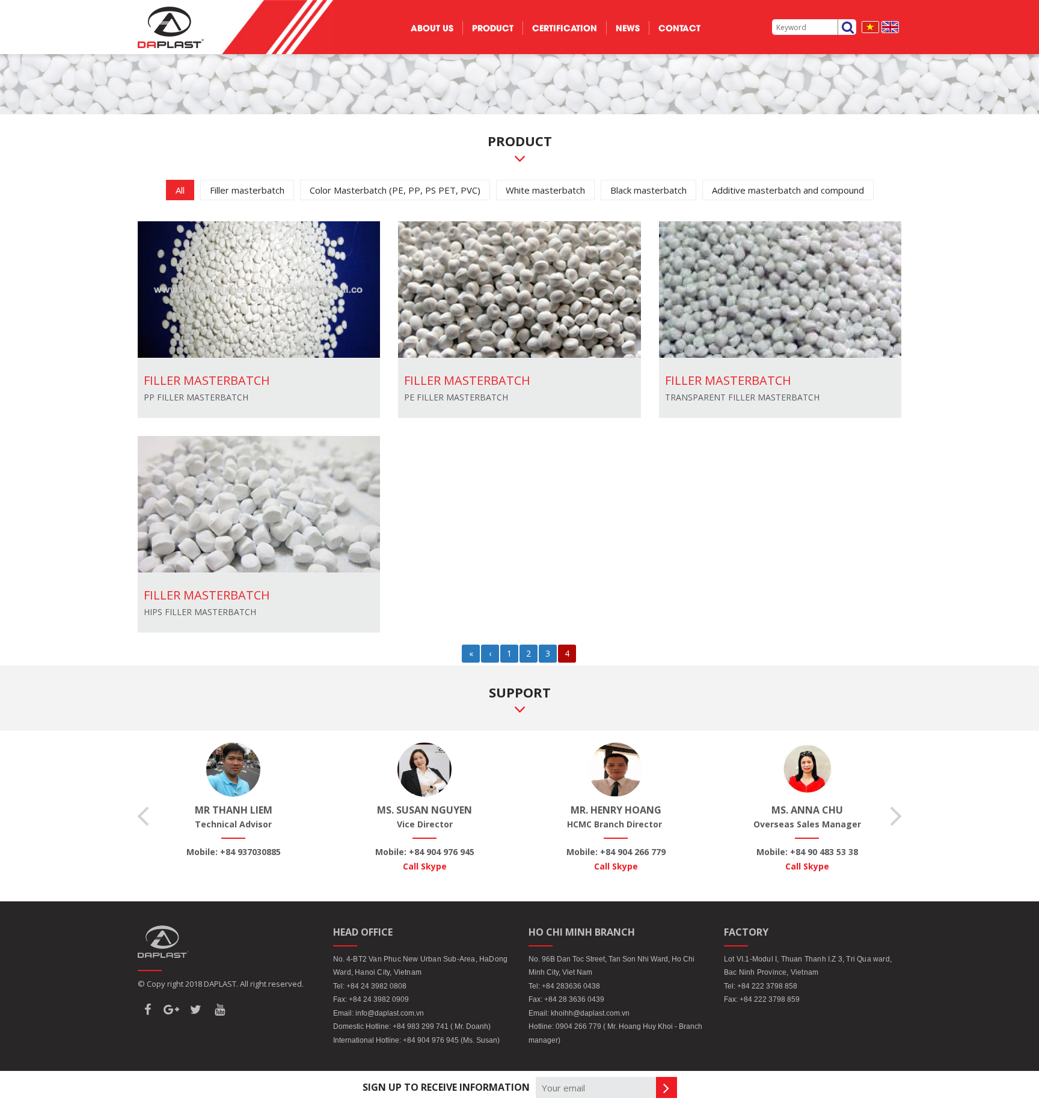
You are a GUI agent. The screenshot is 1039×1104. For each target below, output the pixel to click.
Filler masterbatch (247, 190)
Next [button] (895, 816)
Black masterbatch (648, 190)
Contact (679, 27)
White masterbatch (545, 190)
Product (492, 27)
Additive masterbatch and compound (788, 190)
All (180, 190)
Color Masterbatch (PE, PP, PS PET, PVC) (395, 190)
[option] (233, 801)
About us (432, 27)
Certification (564, 27)
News (628, 27)
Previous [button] (143, 816)
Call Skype (425, 866)
